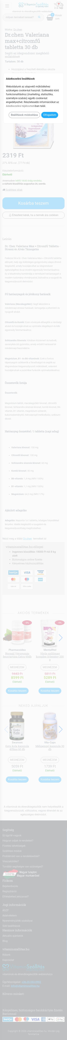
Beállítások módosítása (24, 114)
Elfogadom (49, 114)
